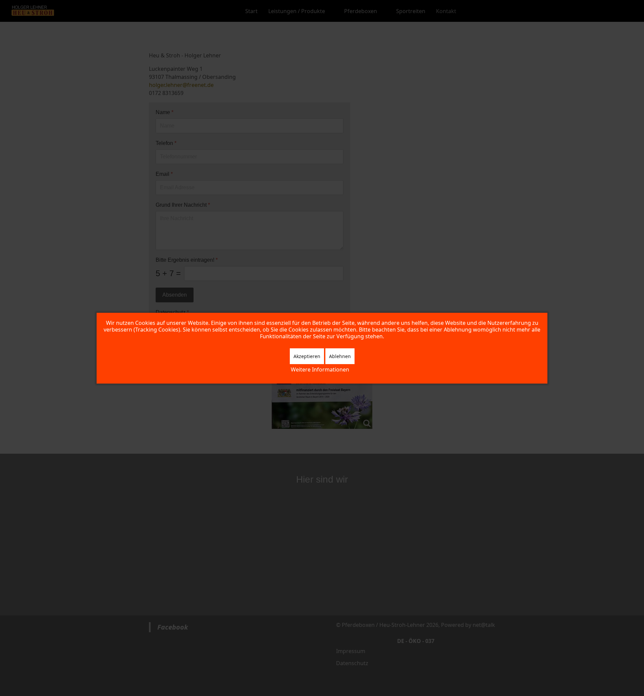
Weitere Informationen (320, 369)
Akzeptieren (306, 356)
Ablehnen (340, 356)
